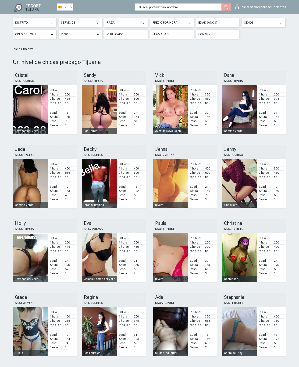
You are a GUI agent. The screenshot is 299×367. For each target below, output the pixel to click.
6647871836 (233, 229)
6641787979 (24, 303)
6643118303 (233, 303)
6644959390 (24, 155)
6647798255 (93, 229)
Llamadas (161, 34)
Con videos (206, 34)
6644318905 (93, 81)
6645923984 (164, 303)
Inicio (17, 49)
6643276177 (164, 155)
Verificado (115, 34)
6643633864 (24, 81)
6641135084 (164, 81)
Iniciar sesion (263, 7)
